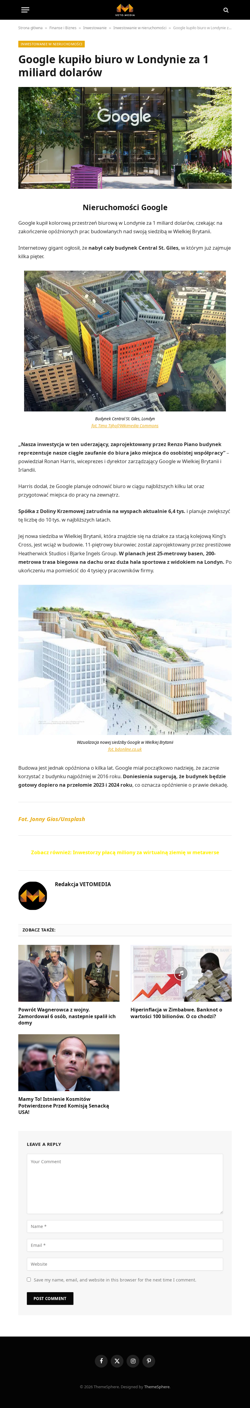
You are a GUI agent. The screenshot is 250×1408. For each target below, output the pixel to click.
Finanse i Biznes (63, 27)
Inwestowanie (95, 27)
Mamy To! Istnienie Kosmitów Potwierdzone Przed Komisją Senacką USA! (63, 1106)
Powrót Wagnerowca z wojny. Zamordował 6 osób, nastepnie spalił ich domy (67, 1016)
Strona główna (30, 27)
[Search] (225, 10)
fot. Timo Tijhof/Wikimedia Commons (125, 425)
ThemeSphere (157, 1386)
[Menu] (25, 10)
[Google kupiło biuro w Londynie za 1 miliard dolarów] (125, 138)
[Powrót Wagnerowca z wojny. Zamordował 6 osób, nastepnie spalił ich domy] (69, 973)
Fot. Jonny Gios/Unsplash (51, 819)
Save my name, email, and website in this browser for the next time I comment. (115, 1280)
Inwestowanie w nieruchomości (139, 27)
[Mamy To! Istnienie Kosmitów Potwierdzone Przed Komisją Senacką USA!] (69, 1062)
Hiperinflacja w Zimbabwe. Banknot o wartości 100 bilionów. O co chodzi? (176, 1013)
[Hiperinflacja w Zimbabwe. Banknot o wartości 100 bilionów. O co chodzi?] (181, 973)
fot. (125, 749)
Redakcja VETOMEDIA (83, 884)
